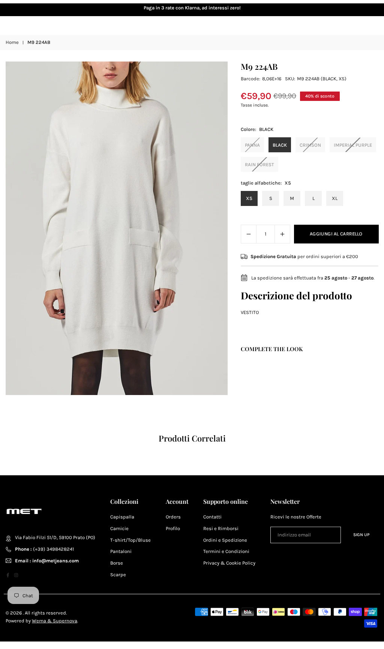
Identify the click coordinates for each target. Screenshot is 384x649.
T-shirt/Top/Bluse (130, 540)
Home (12, 42)
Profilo (173, 528)
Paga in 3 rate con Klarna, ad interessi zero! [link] (192, 8)
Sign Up (361, 534)
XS (249, 198)
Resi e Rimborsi (220, 528)
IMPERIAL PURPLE (353, 145)
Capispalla (122, 517)
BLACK (280, 145)
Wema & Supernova (54, 620)
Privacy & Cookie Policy (229, 563)
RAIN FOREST (259, 164)
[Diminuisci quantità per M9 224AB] (248, 234)
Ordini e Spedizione (225, 540)
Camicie (119, 528)
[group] (117, 228)
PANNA (252, 145)
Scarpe (118, 574)
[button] (365, 8)
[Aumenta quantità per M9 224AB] (282, 234)
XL (335, 198)
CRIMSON (310, 145)
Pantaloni (121, 551)
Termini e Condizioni (226, 551)
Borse (116, 563)
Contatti (212, 517)
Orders (173, 517)
